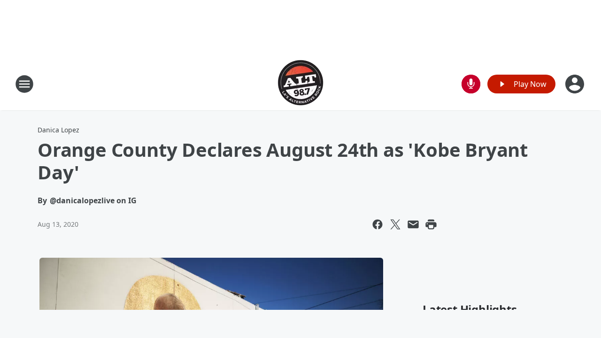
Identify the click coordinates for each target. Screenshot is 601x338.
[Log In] (575, 84)
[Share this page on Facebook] (377, 224)
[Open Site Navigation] (24, 84)
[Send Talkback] (471, 84)
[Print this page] (431, 224)
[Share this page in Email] (413, 224)
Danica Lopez (58, 129)
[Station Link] (300, 83)
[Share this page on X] (395, 224)
